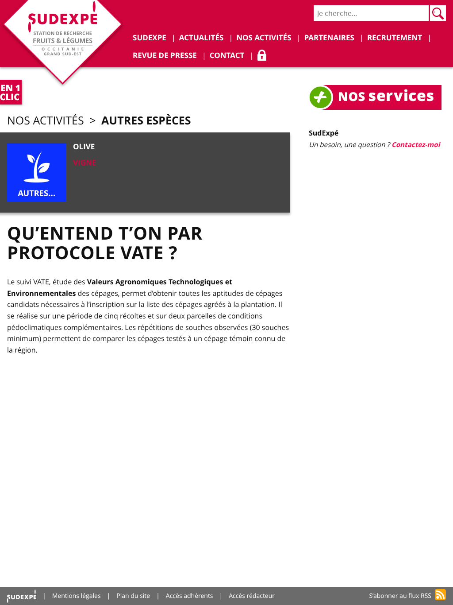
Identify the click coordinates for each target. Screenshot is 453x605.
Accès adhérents (189, 596)
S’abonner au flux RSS (400, 596)
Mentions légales (76, 596)
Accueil (21, 596)
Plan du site (133, 596)
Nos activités (45, 120)
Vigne (84, 163)
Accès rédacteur (252, 596)
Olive (84, 147)
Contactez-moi (416, 144)
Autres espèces (146, 120)
